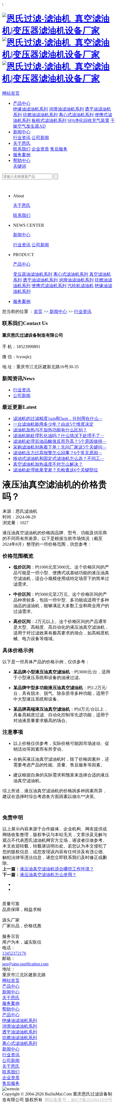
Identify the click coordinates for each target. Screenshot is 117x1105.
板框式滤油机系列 (49, 120)
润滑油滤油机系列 (66, 109)
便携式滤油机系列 (49, 285)
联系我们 (21, 149)
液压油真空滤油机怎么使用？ (48, 874)
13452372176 (14, 953)
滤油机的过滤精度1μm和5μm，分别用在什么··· (58, 418)
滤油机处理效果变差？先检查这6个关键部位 (55, 470)
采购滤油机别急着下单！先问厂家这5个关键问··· (59, 447)
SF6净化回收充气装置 (88, 120)
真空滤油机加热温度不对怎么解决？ (48, 464)
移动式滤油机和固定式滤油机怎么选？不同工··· (58, 458)
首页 (38, 311)
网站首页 (11, 93)
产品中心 (21, 103)
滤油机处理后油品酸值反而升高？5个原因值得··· (59, 441)
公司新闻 (40, 137)
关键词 (19, 166)
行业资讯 (21, 137)
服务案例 (21, 154)
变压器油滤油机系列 (32, 274)
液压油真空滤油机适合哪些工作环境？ (57, 869)
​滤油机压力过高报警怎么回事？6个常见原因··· (57, 452)
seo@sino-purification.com (25, 964)
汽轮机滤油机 (80, 285)
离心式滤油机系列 (76, 114)
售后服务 (58, 149)
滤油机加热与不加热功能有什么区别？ (50, 430)
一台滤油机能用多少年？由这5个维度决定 (53, 424)
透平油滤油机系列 (40, 280)
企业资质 (40, 149)
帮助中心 (21, 160)
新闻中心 (21, 132)
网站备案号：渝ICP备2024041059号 (78, 1099)
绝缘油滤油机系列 (30, 109)
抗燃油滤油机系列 (40, 114)
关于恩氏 (21, 143)
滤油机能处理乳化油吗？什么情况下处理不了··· (58, 435)
